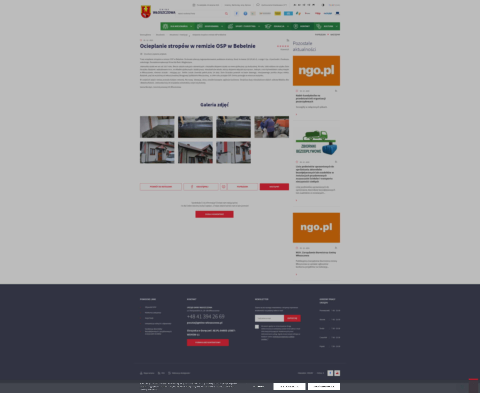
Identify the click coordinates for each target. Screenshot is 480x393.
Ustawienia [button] (258, 386)
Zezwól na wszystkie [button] (324, 386)
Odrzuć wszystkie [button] (289, 386)
